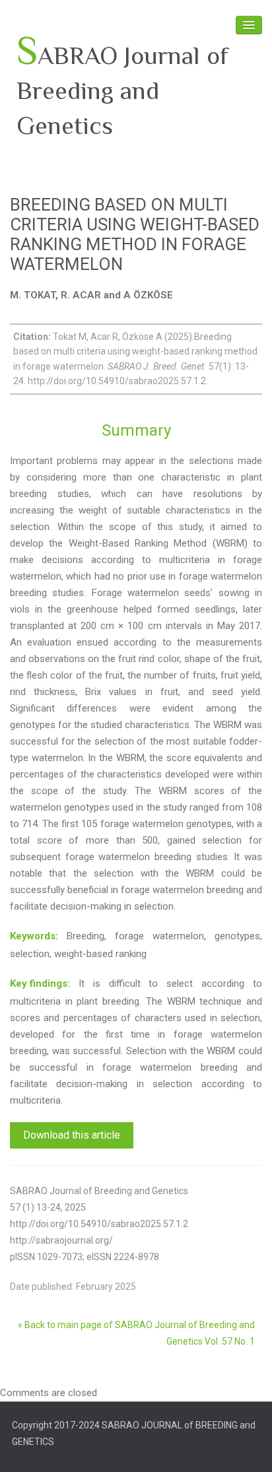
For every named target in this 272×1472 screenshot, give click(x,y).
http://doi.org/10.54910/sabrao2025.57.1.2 (99, 1224)
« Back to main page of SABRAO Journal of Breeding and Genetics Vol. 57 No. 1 (136, 1333)
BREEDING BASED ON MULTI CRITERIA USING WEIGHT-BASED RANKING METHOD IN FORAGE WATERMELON (134, 234)
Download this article (71, 1135)
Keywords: (34, 936)
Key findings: (40, 983)
